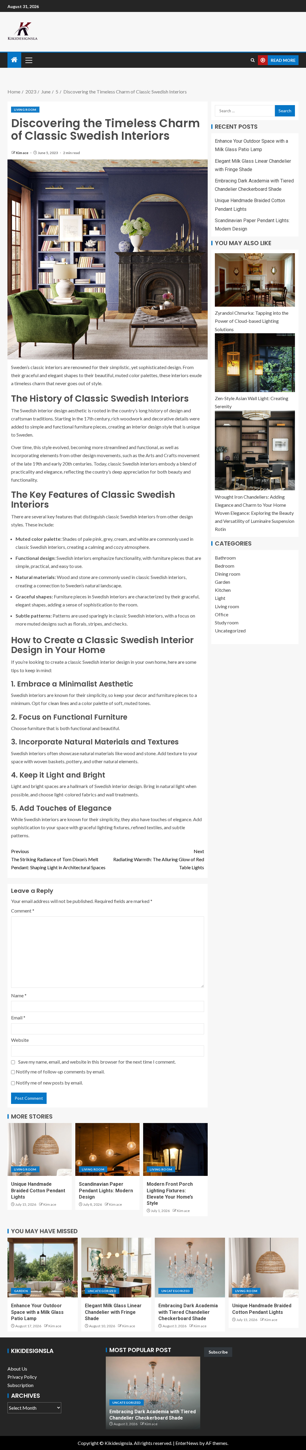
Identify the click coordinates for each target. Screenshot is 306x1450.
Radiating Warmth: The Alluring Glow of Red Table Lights (158, 859)
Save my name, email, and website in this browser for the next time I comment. (97, 1062)
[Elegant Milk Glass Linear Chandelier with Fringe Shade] (116, 1267)
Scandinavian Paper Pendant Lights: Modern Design (106, 1190)
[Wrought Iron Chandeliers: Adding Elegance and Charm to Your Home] (255, 450)
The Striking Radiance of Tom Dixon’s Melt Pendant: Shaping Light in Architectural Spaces (58, 859)
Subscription (20, 1385)
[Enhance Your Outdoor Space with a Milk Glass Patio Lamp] (42, 1267)
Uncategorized (230, 630)
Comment (22, 910)
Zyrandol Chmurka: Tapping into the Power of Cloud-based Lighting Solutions (251, 321)
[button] (28, 60)
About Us (17, 1368)
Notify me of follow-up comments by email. (60, 1071)
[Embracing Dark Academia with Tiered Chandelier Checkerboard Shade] (190, 1267)
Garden (222, 582)
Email (18, 1017)
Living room (25, 109)
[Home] (14, 60)
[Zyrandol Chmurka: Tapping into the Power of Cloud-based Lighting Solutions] (255, 280)
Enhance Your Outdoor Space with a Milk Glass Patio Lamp (37, 1312)
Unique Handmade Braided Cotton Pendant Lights (38, 1190)
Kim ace (22, 152)
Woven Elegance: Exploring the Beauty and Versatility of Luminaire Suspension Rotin (254, 521)
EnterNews (186, 1443)
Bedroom (224, 566)
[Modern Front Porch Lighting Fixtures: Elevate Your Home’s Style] (175, 1149)
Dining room (227, 574)
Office (221, 614)
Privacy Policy (22, 1377)
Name (19, 995)
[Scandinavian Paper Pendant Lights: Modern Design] (107, 1149)
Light (220, 598)
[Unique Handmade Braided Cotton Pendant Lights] (39, 1149)
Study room (226, 622)
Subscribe (218, 1351)
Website (20, 1040)
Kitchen (223, 590)
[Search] (252, 60)
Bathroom (225, 557)
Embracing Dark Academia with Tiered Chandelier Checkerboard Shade (188, 1312)
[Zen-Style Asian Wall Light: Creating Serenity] (255, 362)
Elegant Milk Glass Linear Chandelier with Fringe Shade (113, 1312)
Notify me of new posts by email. (49, 1082)
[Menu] (28, 60)
